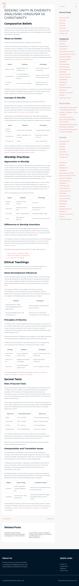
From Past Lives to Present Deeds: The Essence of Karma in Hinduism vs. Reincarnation (40, 535)
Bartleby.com (35, 232)
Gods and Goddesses (65, 57)
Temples (61, 95)
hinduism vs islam (29, 152)
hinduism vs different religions (13, 152)
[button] (47, 2)
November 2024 (64, 31)
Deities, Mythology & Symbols (58, 2)
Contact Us (63, 564)
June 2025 (62, 20)
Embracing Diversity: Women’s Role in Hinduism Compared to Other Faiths (14, 534)
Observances (63, 82)
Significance (62, 90)
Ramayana (62, 85)
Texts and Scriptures (65, 98)
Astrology (62, 43)
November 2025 (64, 18)
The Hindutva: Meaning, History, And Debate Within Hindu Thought (67, 120)
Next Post (51, 518)
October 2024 (63, 33)
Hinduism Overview (65, 74)
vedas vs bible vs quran (20, 508)
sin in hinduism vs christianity (16, 257)
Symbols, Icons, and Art (66, 92)
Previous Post (6, 518)
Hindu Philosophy (64, 67)
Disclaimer (63, 568)
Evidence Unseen (10, 245)
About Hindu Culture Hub (22, 2)
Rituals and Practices (65, 87)
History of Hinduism (65, 77)
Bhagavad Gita (63, 46)
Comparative (63, 49)
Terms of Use (64, 570)
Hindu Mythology (64, 64)
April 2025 (62, 25)
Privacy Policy (64, 566)
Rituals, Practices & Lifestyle (17, 8)
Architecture (63, 41)
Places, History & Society (36, 8)
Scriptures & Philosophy (39, 2)
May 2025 (62, 23)
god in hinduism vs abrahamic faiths (22, 59)
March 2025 (62, 28)
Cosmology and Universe (66, 51)
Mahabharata (63, 79)
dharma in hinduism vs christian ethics (19, 255)
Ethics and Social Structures (67, 54)
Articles (48, 8)
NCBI (5, 285)
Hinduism (27, 266)
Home (11, 2)
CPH (43, 178)
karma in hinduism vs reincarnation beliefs (26, 112)
